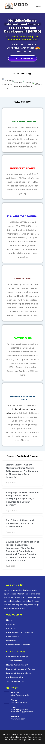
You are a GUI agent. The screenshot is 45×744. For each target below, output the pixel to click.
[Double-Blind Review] (23, 115)
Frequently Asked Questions (19, 632)
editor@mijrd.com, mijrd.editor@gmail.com (22, 710)
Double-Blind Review (22, 121)
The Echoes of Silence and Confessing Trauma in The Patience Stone (20, 523)
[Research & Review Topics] (23, 390)
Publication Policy (14, 677)
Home (9, 620)
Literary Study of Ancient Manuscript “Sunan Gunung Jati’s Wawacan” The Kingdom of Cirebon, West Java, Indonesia (22, 471)
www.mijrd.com (18, 719)
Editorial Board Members (18, 645)
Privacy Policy (12, 636)
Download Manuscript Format (20, 669)
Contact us (11, 628)
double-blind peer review (26, 590)
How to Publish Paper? (17, 665)
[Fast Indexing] (23, 331)
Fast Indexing (23, 338)
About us (10, 624)
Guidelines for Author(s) (17, 656)
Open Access (22, 278)
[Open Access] (23, 272)
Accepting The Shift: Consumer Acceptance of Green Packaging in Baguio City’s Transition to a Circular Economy (22, 498)
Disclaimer (11, 640)
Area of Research (14, 661)
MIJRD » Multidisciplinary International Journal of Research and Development (23, 737)
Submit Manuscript (15, 681)
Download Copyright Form (18, 673)
